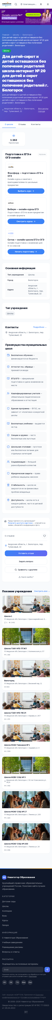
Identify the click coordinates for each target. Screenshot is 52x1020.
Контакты (35, 124)
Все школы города (43, 109)
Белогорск (28, 35)
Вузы (4, 916)
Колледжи (7, 911)
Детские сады (9, 901)
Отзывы (22, 124)
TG (17, 982)
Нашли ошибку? (27, 577)
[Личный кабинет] (41, 4)
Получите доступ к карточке (20, 523)
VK (4, 982)
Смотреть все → (42, 591)
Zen (30, 982)
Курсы (5, 920)
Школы (16, 35)
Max (23, 982)
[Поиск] (15, 4)
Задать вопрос (26, 561)
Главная (5, 35)
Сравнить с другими (27, 570)
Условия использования (30, 997)
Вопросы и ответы (11, 952)
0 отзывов (9, 536)
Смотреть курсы (25, 221)
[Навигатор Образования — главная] (6, 4)
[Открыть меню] (48, 4)
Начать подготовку (24, 251)
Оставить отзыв (26, 553)
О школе (9, 124)
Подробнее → (40, 327)
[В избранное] (44, 536)
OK (11, 982)
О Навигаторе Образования (15, 938)
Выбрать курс (24, 191)
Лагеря (5, 925)
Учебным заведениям (12, 942)
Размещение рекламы (12, 947)
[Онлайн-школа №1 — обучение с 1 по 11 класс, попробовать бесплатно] (26, 17)
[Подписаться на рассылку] (47, 969)
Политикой (33, 976)
